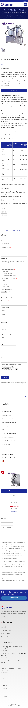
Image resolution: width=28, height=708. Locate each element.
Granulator (14, 578)
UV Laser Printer (14, 580)
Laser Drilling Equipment (8, 437)
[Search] (25, 396)
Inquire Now (14, 90)
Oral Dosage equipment (8, 426)
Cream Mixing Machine (8, 527)
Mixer (17, 578)
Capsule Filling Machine (6, 580)
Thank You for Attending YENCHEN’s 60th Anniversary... (11, 669)
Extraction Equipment (7, 418)
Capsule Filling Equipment (8, 440)
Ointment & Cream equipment (9, 422)
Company (5, 688)
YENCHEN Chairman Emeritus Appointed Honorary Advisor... (11, 647)
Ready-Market (19, 705)
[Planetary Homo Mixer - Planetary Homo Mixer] (25, 45)
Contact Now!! (14, 597)
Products (5, 685)
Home (4, 682)
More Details (14, 511)
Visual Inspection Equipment (9, 433)
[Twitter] (3, 617)
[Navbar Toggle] (25, 4)
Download (8, 461)
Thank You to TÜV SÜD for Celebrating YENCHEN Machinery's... (13, 654)
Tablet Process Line (7, 407)
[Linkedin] (4, 617)
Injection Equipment (7, 429)
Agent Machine (6, 444)
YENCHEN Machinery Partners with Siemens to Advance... (13, 661)
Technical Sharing (7, 693)
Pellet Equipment (6, 415)
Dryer (20, 578)
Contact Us (10, 582)
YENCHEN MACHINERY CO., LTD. (17, 703)
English (25, 1)
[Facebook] (1, 617)
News (4, 691)
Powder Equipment (7, 411)
